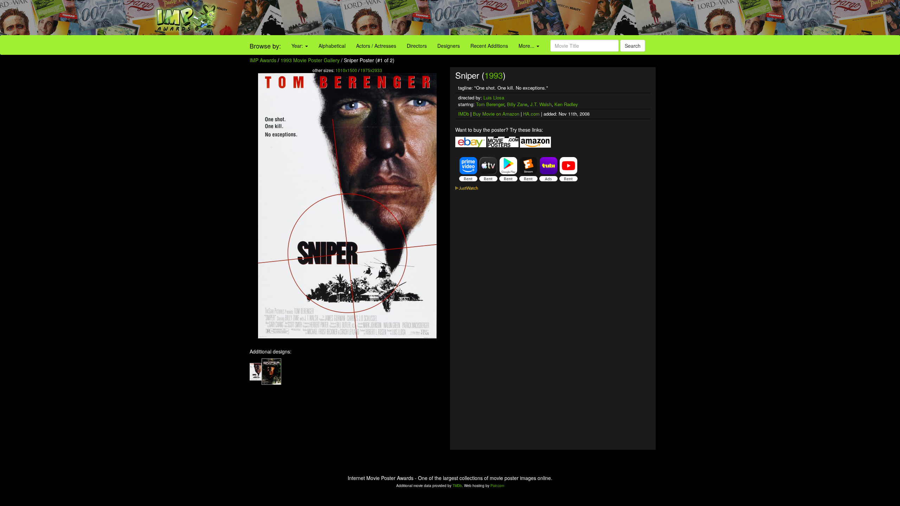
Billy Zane (517, 104)
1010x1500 (346, 70)
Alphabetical (332, 45)
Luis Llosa (493, 97)
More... (527, 45)
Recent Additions (489, 45)
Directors (417, 45)
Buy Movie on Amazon (496, 113)
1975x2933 (371, 70)
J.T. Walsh (541, 104)
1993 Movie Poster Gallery (310, 60)
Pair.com (497, 485)
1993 (493, 75)
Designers (448, 45)
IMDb (463, 113)
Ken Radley (566, 104)
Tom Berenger (490, 104)
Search (633, 45)
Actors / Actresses (376, 45)
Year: (297, 45)
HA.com (531, 113)
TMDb (457, 485)
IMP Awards (263, 60)
